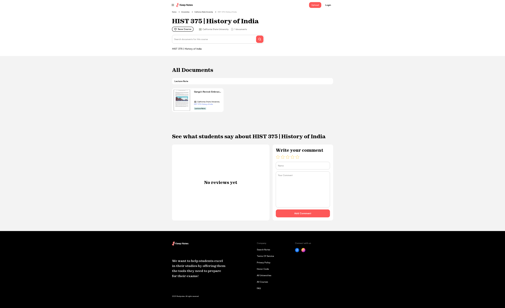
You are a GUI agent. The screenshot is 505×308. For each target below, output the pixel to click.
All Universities (264, 275)
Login (328, 5)
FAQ (259, 288)
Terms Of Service (265, 256)
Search (259, 39)
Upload (315, 5)
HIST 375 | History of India (203, 104)
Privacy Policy (263, 262)
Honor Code (263, 269)
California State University (208, 102)
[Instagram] (303, 251)
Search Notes (263, 249)
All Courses (262, 282)
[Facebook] (297, 251)
